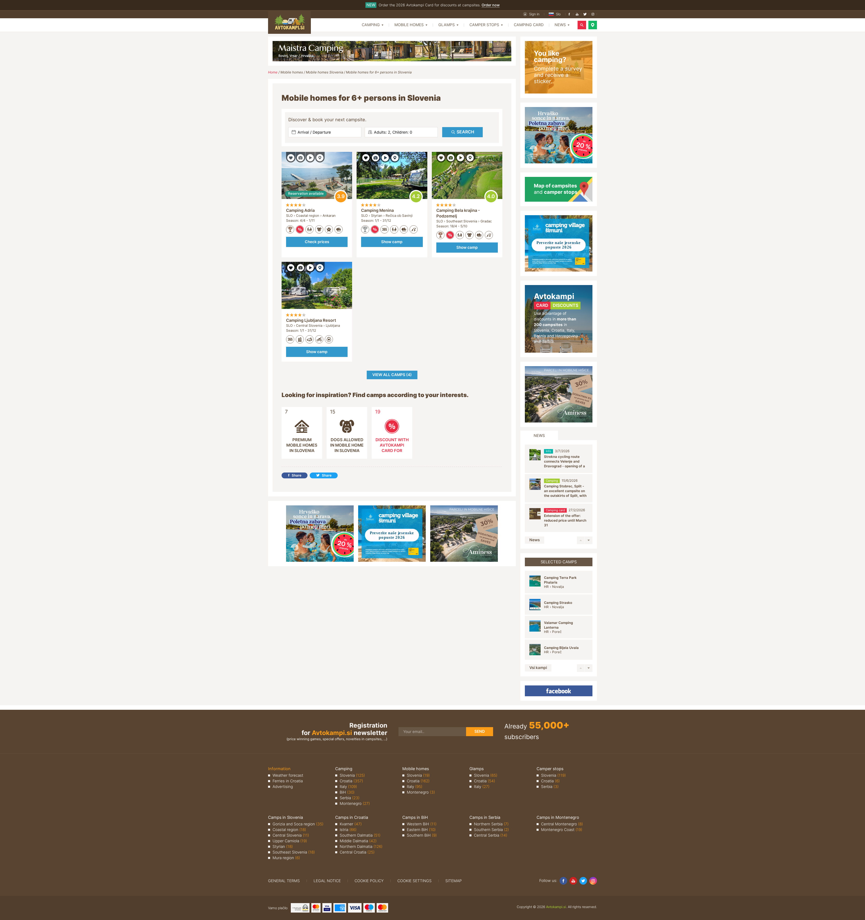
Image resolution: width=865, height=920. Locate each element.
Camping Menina (377, 210)
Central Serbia (490, 835)
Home (273, 72)
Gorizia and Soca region (298, 824)
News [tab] (539, 435)
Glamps (476, 768)
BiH (347, 792)
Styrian (283, 846)
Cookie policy (369, 881)
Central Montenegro (562, 824)
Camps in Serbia (484, 817)
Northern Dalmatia (361, 846)
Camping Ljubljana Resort (311, 320)
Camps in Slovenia (285, 817)
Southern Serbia (491, 829)
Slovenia (352, 775)
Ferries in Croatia (288, 781)
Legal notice (327, 881)
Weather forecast (288, 775)
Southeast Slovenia (294, 852)
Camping (343, 768)
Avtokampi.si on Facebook (558, 690)
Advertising (283, 786)
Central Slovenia (291, 835)
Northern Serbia (491, 824)
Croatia (351, 781)
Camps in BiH (415, 817)
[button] (531, 14)
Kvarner (351, 824)
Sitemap (453, 881)
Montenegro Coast (561, 829)
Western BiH (422, 824)
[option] (558, 459)
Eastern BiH (421, 829)
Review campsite (341, 196)
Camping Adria (300, 210)
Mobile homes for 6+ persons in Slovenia (379, 72)
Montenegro (355, 803)
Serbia (350, 798)
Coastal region (289, 829)
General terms (284, 881)
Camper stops (550, 768)
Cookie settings (414, 881)
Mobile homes (291, 72)
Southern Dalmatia (360, 835)
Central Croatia (357, 852)
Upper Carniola (290, 841)
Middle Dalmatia (358, 841)
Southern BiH (422, 835)
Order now (491, 5)
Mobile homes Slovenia (324, 72)
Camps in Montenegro (558, 817)
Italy (348, 786)
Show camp (392, 242)
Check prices (317, 242)
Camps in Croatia (351, 817)
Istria (348, 829)
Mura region (286, 858)
